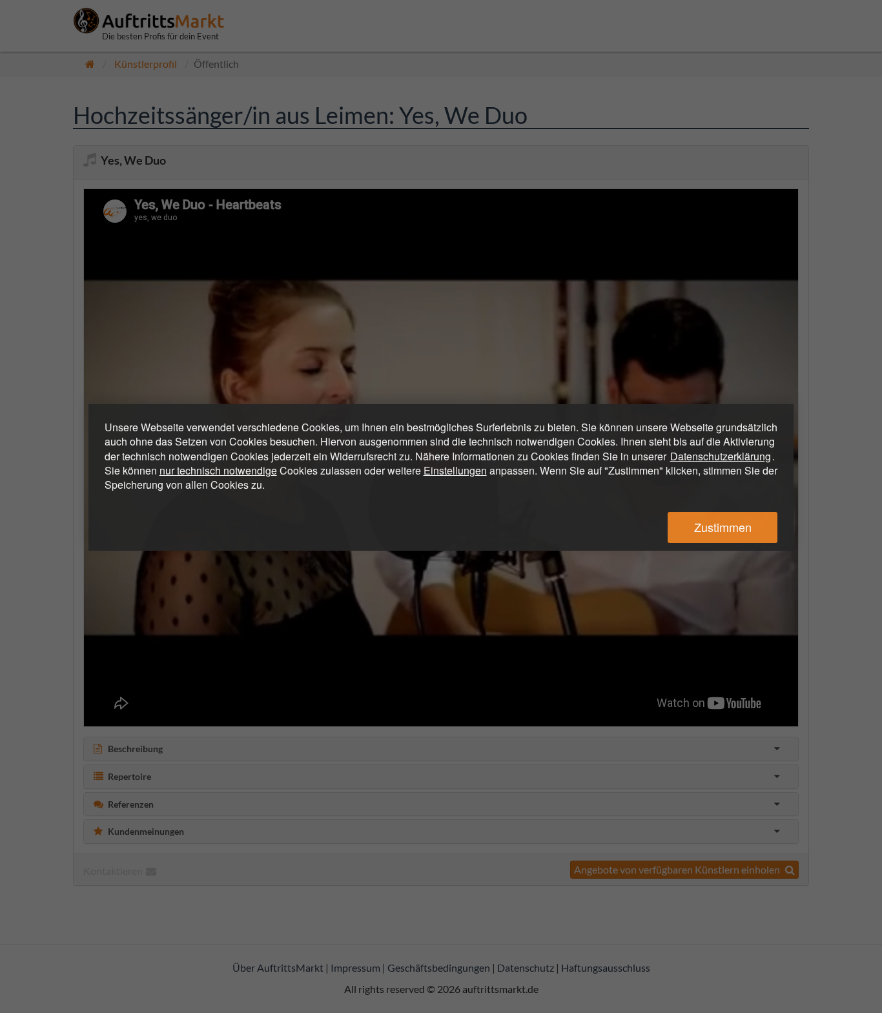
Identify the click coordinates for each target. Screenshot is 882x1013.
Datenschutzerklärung (720, 456)
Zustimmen (723, 526)
